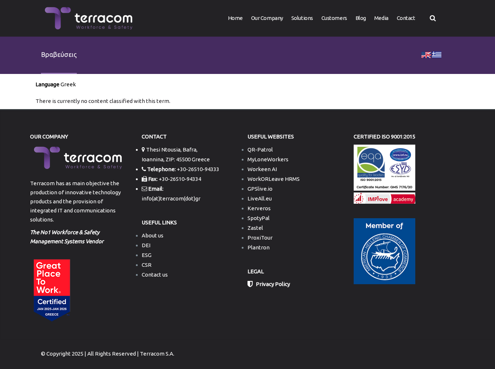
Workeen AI (262, 169)
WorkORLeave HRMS (274, 179)
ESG (146, 255)
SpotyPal (259, 218)
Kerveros (259, 208)
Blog (360, 18)
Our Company (267, 18)
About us (152, 235)
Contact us (155, 274)
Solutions (302, 18)
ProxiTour (260, 238)
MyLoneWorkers (268, 159)
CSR (146, 265)
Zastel (255, 228)
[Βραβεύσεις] (426, 54)
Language (47, 84)
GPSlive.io (260, 189)
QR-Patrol (260, 149)
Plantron (259, 247)
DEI (146, 245)
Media (381, 18)
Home (235, 18)
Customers (334, 18)
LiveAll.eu (260, 198)
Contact (406, 18)
